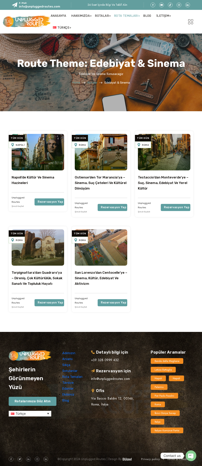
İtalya (157, 422)
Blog (147, 16)
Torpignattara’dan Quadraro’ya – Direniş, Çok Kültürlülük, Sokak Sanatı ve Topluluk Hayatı (37, 278)
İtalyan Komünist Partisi (167, 430)
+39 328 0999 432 (105, 360)
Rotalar (102, 16)
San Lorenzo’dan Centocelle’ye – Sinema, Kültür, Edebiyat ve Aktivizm (101, 278)
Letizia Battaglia (163, 370)
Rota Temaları (126, 16)
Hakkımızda (80, 16)
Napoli (20, 145)
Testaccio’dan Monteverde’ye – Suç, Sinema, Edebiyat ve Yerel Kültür (163, 182)
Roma (82, 145)
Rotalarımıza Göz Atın (32, 401)
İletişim (162, 16)
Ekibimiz (68, 394)
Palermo (159, 387)
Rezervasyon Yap (50, 202)
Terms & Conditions (180, 459)
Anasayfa (58, 16)
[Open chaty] (191, 455)
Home (76, 82)
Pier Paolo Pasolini (164, 396)
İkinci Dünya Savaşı (165, 413)
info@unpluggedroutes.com (39, 6)
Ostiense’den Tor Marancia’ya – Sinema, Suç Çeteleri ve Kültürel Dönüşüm (100, 182)
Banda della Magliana (167, 361)
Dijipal (127, 459)
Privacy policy (150, 459)
